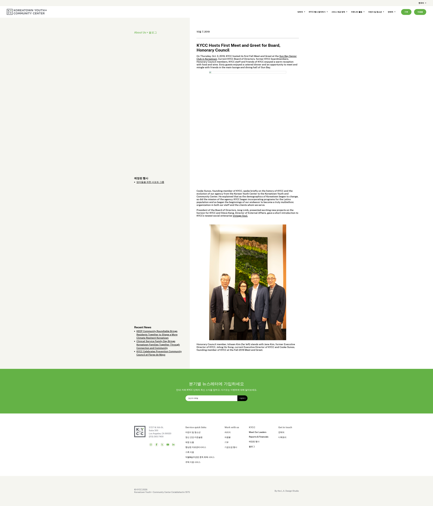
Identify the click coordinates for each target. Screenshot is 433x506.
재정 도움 (189, 442)
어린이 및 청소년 (375, 12)
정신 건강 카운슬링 (194, 437)
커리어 (228, 432)
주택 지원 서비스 (192, 462)
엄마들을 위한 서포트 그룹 (150, 182)
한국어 (421, 3)
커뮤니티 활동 (356, 12)
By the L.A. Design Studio (287, 491)
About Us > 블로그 (145, 32)
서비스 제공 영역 (338, 12)
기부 (406, 12)
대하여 (300, 12)
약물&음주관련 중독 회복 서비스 (200, 457)
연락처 (390, 12)
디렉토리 (282, 437)
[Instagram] (151, 445)
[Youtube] (168, 445)
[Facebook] (156, 445)
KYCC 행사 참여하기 (317, 12)
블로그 (252, 446)
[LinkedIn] (173, 445)
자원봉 (420, 12)
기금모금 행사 (231, 447)
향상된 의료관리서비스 (195, 447)
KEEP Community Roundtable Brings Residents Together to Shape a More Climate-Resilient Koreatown (156, 334)
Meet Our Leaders (257, 432)
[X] (162, 445)
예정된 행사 (254, 441)
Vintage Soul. (240, 215)
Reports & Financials (258, 437)
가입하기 (242, 398)
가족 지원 (189, 452)
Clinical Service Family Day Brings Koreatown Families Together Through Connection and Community (158, 344)
